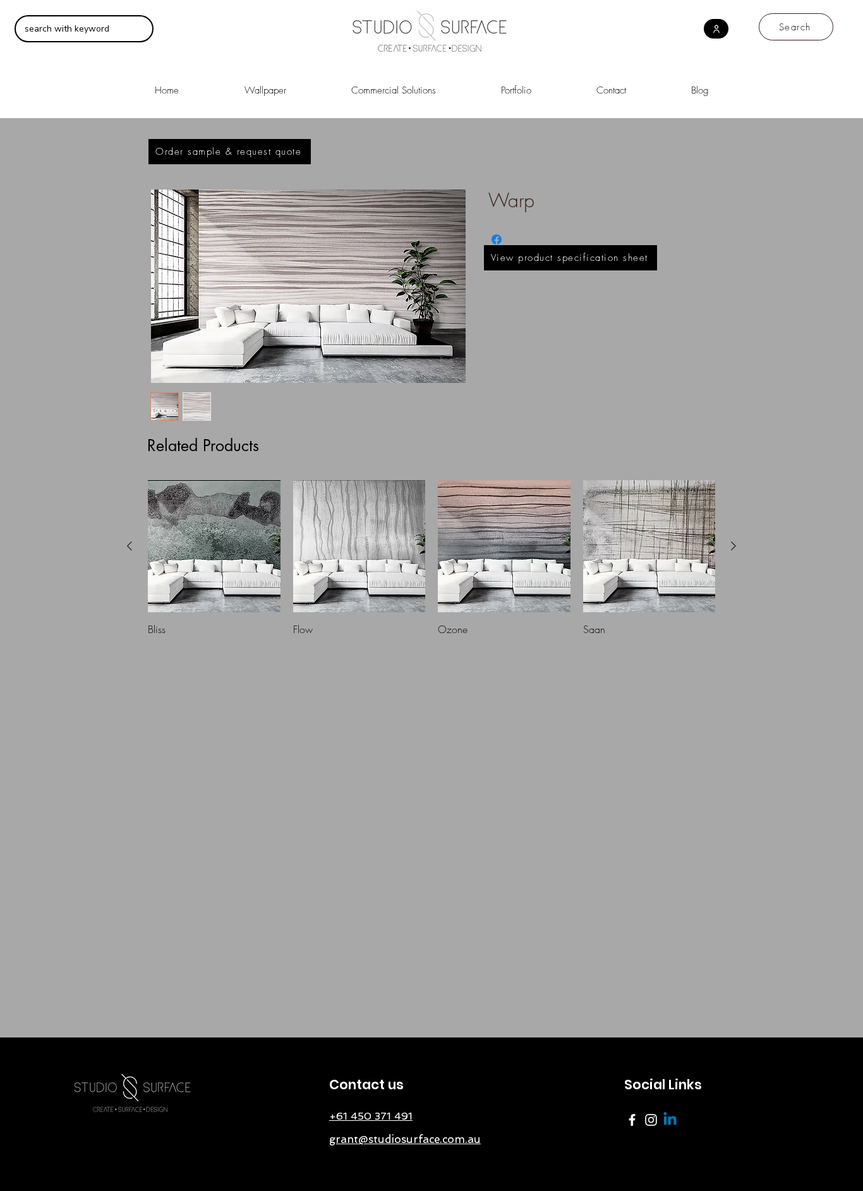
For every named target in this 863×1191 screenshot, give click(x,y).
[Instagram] (651, 1120)
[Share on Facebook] (496, 239)
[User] (716, 29)
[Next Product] (733, 545)
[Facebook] (632, 1120)
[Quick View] (214, 546)
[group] (431, 559)
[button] (393, 85)
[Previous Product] (129, 545)
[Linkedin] (670, 1120)
